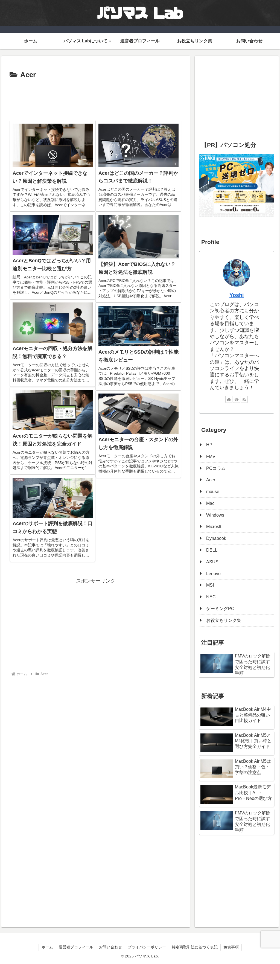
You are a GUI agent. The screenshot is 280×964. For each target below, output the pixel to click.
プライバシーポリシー (147, 947)
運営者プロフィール (76, 947)
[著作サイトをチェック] (228, 399)
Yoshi (236, 295)
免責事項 (231, 947)
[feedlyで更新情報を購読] (236, 399)
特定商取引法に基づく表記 (195, 947)
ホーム (47, 947)
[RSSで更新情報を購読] (244, 399)
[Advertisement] (96, 97)
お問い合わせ (110, 947)
